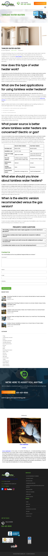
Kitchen (4, 345)
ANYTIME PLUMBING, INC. (21, 553)
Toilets (4, 359)
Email (3, 275)
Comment (4, 257)
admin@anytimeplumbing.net (13, 398)
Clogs (4, 336)
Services (4, 353)
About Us (28, 504)
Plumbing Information (7, 350)
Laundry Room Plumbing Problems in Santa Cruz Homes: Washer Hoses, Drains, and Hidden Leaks (26, 303)
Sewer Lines (28, 494)
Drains (4, 339)
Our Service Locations (31, 509)
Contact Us (28, 516)
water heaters (19, 56)
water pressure (6, 364)
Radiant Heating (29, 496)
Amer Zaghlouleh (6, 50)
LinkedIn (24, 447)
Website (4, 281)
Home (27, 502)
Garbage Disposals (7, 342)
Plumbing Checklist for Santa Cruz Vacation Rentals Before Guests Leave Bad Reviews (26, 297)
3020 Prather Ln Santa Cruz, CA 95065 (10, 479)
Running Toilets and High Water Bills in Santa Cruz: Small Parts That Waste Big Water (26, 317)
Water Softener (6, 365)
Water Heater (14, 50)
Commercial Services (30, 483)
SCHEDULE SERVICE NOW (40, 3)
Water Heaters (29, 480)
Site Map (28, 511)
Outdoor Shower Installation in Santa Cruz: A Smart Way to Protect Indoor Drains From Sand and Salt (25, 323)
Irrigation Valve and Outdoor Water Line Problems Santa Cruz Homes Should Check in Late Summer (25, 310)
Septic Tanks (5, 351)
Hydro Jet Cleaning (30, 491)
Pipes (4, 348)
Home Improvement (7, 343)
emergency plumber (7, 340)
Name (3, 269)
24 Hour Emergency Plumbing (32, 476)
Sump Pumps (5, 357)
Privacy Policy (29, 513)
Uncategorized (6, 361)
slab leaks (5, 356)
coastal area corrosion (7, 337)
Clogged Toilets (29, 478)
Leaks (4, 347)
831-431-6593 (26, 4)
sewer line (5, 354)
